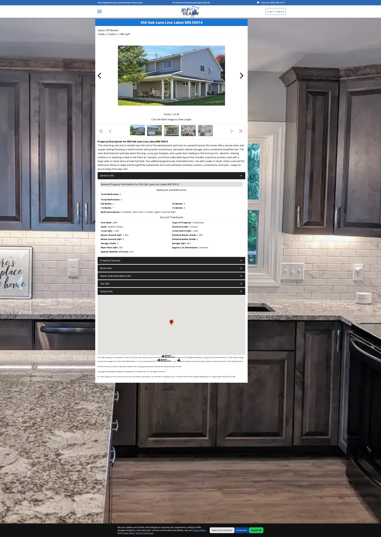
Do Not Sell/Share (144, 533)
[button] (171, 175)
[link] (190, 11)
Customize (241, 530)
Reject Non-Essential (222, 530)
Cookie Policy (128, 533)
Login (270, 11)
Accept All (256, 530)
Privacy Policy (199, 530)
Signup (280, 11)
